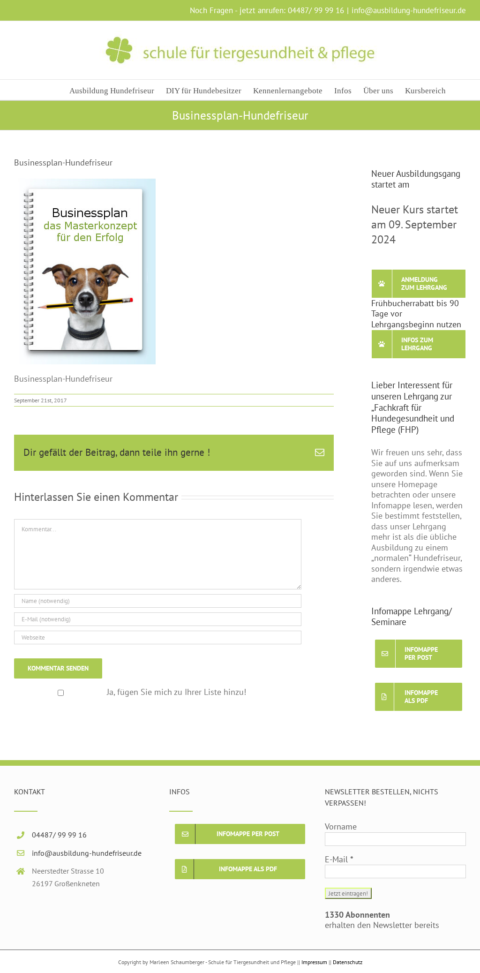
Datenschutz (347, 961)
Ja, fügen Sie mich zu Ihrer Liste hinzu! (176, 691)
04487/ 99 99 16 (316, 10)
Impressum (314, 961)
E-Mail (339, 859)
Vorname (341, 827)
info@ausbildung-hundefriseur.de (409, 10)
